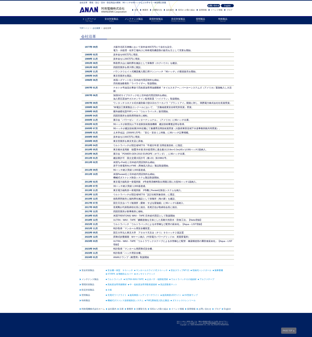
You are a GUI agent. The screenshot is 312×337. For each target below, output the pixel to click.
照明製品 (86, 295)
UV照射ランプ (191, 295)
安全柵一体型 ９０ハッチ (120, 270)
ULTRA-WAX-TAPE (134, 279)
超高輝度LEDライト (171, 295)
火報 (110, 290)
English (227, 309)
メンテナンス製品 (90, 279)
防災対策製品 (88, 290)
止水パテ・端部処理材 (157, 279)
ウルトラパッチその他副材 (183, 279)
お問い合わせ (205, 309)
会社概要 (96, 28)
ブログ (229, 10)
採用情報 (203, 10)
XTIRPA (111, 274)
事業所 (145, 10)
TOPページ (84, 28)
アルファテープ (207, 279)
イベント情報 (216, 10)
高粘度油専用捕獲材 (117, 284)
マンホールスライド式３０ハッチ (152, 270)
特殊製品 (86, 300)
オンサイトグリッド (145, 274)
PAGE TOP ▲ (289, 331)
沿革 (136, 10)
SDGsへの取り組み (186, 10)
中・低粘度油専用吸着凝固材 (143, 284)
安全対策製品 (88, 270)
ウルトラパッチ (115, 279)
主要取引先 (157, 10)
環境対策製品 (88, 284)
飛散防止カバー (125, 274)
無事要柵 (218, 270)
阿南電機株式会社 (90, 309)
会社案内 (170, 10)
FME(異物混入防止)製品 (158, 300)
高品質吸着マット (168, 284)
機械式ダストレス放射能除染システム (125, 300)
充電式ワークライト (117, 295)
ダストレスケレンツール (184, 300)
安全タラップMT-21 (180, 270)
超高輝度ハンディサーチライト (144, 295)
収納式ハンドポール (201, 270)
